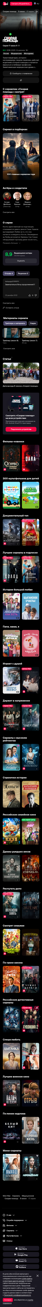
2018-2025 (11, 50)
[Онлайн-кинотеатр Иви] (6, 3)
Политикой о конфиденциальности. (17, 1295)
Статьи (7, 359)
